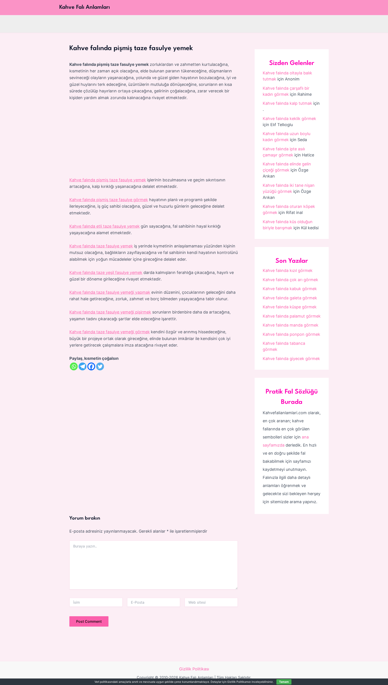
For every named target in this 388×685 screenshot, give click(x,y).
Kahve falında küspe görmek (290, 307)
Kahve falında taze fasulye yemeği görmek (109, 331)
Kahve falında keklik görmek (289, 118)
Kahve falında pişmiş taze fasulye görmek (108, 199)
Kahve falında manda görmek (290, 325)
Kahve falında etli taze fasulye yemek (104, 226)
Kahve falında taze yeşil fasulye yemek (105, 272)
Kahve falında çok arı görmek (290, 279)
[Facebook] (91, 366)
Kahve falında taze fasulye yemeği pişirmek (110, 312)
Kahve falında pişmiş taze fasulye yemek (107, 180)
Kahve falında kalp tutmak (287, 103)
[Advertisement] (153, 139)
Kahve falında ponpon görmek (291, 334)
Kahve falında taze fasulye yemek (101, 246)
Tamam (284, 681)
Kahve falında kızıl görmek (288, 270)
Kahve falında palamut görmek (292, 316)
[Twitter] (100, 366)
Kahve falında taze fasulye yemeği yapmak (109, 292)
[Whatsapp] (74, 366)
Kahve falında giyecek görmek (291, 358)
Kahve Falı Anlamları (84, 7)
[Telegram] (82, 366)
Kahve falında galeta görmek (290, 298)
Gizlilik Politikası (194, 669)
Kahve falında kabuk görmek (290, 288)
